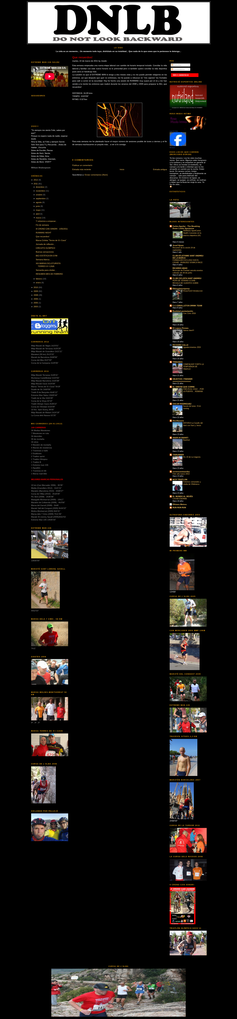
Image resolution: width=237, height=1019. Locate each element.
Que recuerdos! (42, 236)
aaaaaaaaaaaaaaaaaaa (182, 381)
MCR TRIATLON (180, 479)
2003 (36, 306)
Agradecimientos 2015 (192, 347)
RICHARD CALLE (180, 345)
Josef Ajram (178, 245)
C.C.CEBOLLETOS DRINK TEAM (187, 306)
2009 (36, 291)
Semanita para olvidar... (46, 270)
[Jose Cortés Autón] (178, 145)
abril (38, 214)
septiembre (41, 198)
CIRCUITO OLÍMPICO (45, 248)
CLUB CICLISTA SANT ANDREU (187, 278)
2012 (36, 180)
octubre (39, 195)
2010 (36, 287)
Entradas (177, 65)
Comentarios (179, 69)
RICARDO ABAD (180, 268)
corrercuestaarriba (181, 471)
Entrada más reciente (81, 169)
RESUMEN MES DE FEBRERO (49, 274)
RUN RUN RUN (179, 507)
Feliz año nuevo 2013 (181, 474)
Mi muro (172, 147)
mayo (38, 210)
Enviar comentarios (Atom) (96, 175)
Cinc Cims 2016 (189, 313)
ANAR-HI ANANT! (180, 438)
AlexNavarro (178, 421)
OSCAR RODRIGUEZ (182, 404)
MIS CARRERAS (181, 75)
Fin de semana (42, 225)
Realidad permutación (183, 311)
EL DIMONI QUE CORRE (184, 387)
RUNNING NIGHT (43, 233)
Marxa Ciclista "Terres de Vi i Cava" (51, 240)
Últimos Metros (180, 504)
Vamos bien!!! (188, 330)
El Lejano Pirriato (181, 328)
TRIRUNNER (178, 455)
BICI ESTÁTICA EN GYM (46, 256)
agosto (39, 202)
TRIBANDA (178, 362)
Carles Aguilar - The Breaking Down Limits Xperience (186, 227)
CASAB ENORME (180, 499)
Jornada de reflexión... (45, 244)
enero (38, 282)
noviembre (40, 191)
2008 (36, 295)
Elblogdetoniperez (181, 288)
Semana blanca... (43, 259)
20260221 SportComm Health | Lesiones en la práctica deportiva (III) (192, 233)
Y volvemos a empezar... (46, 221)
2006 (36, 299)
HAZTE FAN (174, 131)
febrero (39, 279)
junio (38, 206)
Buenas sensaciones (45, 252)
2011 (36, 184)
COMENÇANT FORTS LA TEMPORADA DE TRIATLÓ (193, 366)
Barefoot (186, 440)
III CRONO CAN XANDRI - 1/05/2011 (52, 229)
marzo (38, 218)
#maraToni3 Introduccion (193, 291)
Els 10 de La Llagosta (191, 457)
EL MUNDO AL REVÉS (183, 496)
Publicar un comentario (82, 165)
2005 (36, 303)
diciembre (40, 187)
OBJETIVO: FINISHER (182, 379)
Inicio (122, 169)
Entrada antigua (160, 169)
